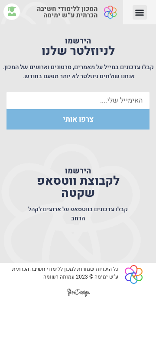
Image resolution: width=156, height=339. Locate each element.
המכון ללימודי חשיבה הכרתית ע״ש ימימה (67, 12)
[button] (140, 12)
